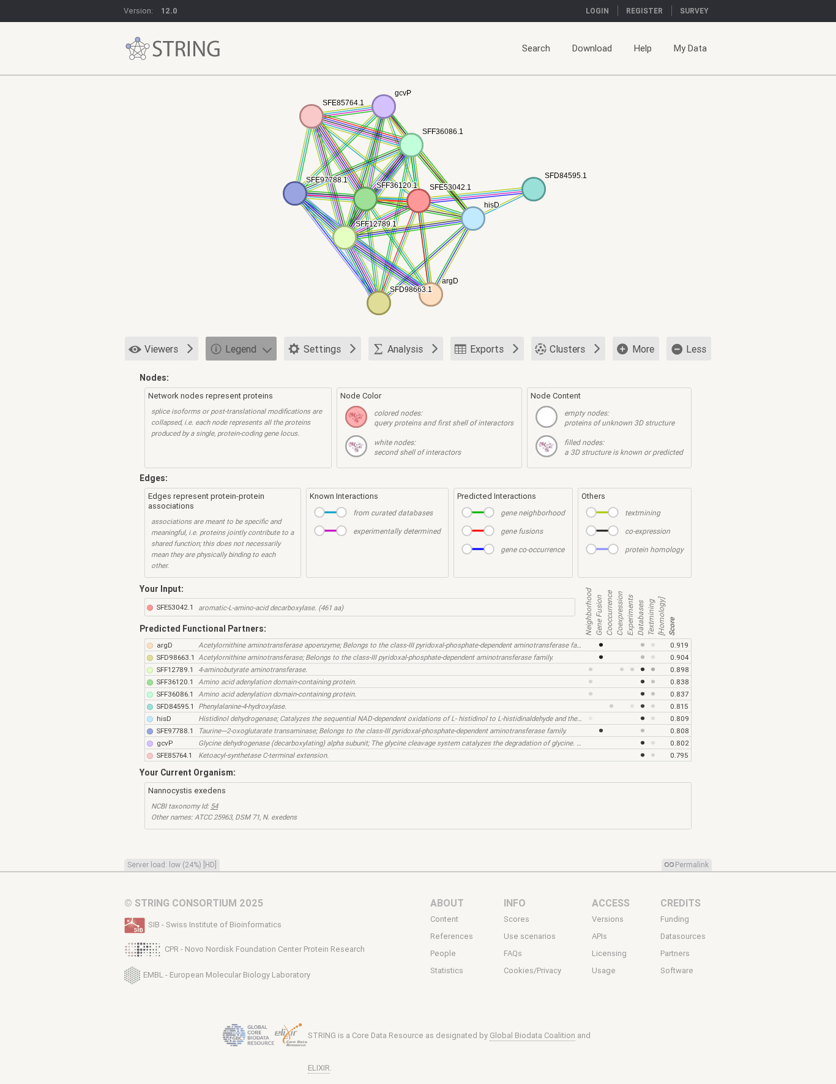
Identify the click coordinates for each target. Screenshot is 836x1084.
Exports (487, 349)
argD (165, 644)
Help (643, 48)
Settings (322, 349)
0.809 (679, 718)
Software (676, 971)
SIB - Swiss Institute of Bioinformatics (215, 924)
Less (696, 349)
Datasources (683, 936)
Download (592, 48)
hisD (164, 718)
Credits (680, 903)
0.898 (679, 669)
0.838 (679, 681)
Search (536, 48)
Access (611, 903)
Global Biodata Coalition (532, 1035)
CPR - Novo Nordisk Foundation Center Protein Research (265, 949)
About (447, 903)
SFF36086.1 (175, 693)
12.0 (169, 11)
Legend (240, 349)
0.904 (679, 657)
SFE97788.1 (175, 730)
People (443, 954)
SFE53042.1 (175, 606)
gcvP (165, 742)
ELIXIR (319, 1068)
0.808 (679, 730)
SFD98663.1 (176, 657)
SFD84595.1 (175, 706)
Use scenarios (530, 936)
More (643, 349)
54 (214, 805)
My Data (690, 48)
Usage (604, 971)
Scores (516, 919)
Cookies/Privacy (532, 971)
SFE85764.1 (174, 755)
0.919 (679, 644)
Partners (675, 954)
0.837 (679, 693)
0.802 (679, 742)
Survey (694, 10)
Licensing (609, 954)
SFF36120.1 (175, 681)
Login (597, 10)
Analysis (405, 349)
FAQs (513, 954)
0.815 (679, 706)
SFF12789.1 (175, 669)
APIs (599, 936)
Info (515, 903)
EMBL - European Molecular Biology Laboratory (226, 974)
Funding (674, 919)
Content (444, 919)
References (451, 936)
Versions (608, 919)
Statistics (446, 971)
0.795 (679, 755)
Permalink (692, 864)
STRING (137, 48)
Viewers (161, 349)
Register (644, 10)
